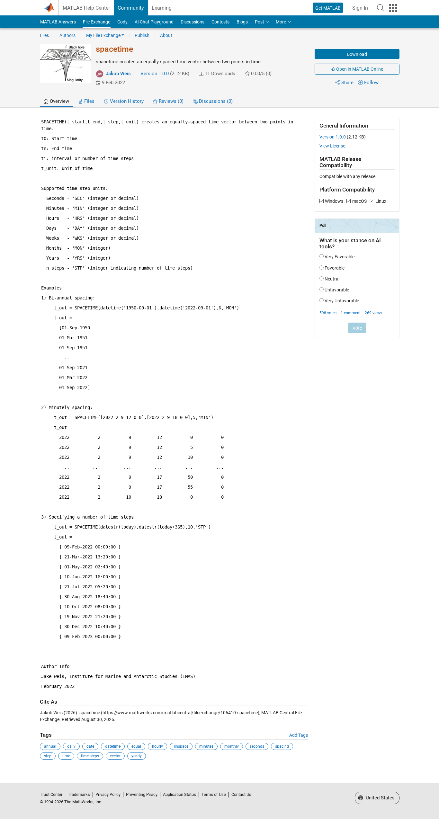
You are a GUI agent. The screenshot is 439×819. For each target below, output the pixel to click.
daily (71, 746)
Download (357, 54)
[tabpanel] (219, 443)
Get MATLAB (328, 8)
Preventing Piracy (141, 794)
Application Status (179, 794)
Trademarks (79, 794)
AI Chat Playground (154, 21)
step (47, 756)
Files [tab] (88, 101)
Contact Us (241, 794)
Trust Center (51, 794)
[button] (380, 7)
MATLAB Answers (58, 21)
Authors (67, 35)
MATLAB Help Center (86, 8)
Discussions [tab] (215, 101)
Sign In (360, 8)
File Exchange (96, 21)
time (66, 756)
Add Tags (298, 735)
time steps (90, 756)
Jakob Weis (118, 73)
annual (50, 746)
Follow (371, 82)
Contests (220, 21)
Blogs (242, 21)
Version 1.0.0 (154, 73)
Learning (162, 8)
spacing (282, 746)
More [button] (281, 21)
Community (131, 8)
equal (136, 746)
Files (44, 35)
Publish (142, 35)
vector (115, 756)
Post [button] (259, 21)
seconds (257, 746)
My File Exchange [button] (103, 35)
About (166, 35)
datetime (113, 746)
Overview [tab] (59, 101)
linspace (181, 746)
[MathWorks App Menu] (393, 8)
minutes (206, 746)
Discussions (192, 21)
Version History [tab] (126, 101)
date (90, 746)
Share (347, 82)
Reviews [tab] (170, 101)
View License (332, 145)
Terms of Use (214, 794)
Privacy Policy (108, 794)
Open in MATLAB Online (359, 69)
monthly (231, 746)
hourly (157, 746)
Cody (122, 21)
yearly (136, 756)
